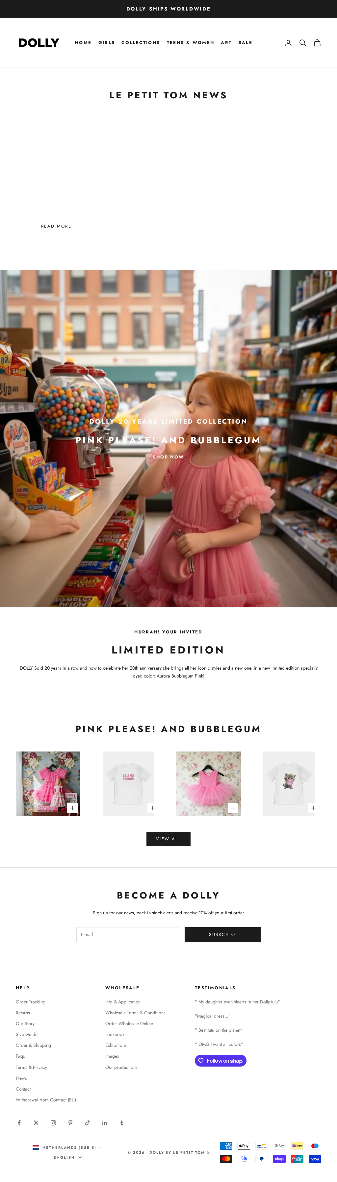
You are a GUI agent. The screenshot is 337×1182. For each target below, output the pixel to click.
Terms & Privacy (31, 1067)
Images (112, 1056)
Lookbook (114, 1034)
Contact (23, 1089)
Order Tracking (30, 1001)
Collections (140, 42)
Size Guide (27, 1034)
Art (226, 42)
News (21, 1078)
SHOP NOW (168, 457)
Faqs (20, 1056)
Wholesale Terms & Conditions (135, 1012)
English (64, 1157)
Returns (23, 1012)
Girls (106, 42)
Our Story (25, 1023)
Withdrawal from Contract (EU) (46, 1099)
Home (83, 42)
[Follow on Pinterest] (70, 1123)
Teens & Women (191, 42)
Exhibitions (116, 1045)
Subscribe (222, 934)
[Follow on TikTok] (87, 1123)
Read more (56, 226)
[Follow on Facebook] (19, 1123)
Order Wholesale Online (129, 1023)
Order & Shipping (33, 1045)
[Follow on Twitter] (36, 1123)
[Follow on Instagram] (53, 1123)
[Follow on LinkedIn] (104, 1123)
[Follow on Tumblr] (121, 1123)
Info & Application (123, 1001)
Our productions (121, 1067)
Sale (246, 42)
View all (168, 839)
